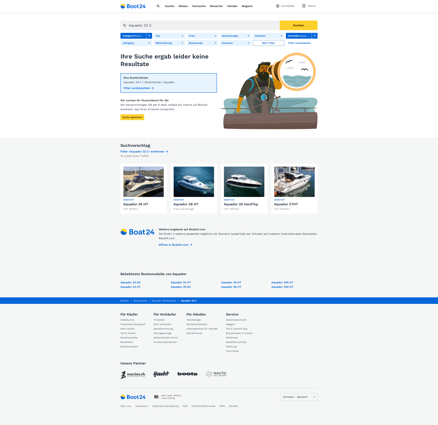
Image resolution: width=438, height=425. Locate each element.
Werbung (231, 346)
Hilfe (222, 406)
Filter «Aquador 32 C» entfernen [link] (142, 151)
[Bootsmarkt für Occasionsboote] (133, 6)
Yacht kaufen (128, 333)
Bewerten (216, 6)
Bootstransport (129, 346)
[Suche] (159, 6)
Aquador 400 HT (282, 286)
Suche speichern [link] (132, 117)
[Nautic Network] (216, 374)
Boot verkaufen (163, 324)
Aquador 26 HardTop (241, 204)
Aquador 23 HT (130, 286)
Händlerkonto (194, 333)
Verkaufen (199, 6)
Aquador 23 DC (130, 282)
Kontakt (233, 406)
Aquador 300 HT (282, 282)
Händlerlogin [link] (193, 319)
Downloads (232, 351)
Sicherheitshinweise (203, 406)
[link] (149, 36)
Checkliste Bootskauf (132, 324)
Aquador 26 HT (135, 204)
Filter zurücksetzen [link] (137, 88)
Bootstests (126, 342)
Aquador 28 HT (185, 204)
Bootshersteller (129, 337)
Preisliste (159, 319)
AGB (185, 406)
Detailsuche (127, 319)
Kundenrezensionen (165, 342)
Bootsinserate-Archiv (166, 337)
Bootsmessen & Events (239, 333)
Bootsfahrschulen (236, 342)
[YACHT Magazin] (161, 374)
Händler (232, 6)
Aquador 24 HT (181, 282)
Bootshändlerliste (196, 324)
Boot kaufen (127, 328)
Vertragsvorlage (162, 333)
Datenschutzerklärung (165, 406)
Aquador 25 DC (181, 286)
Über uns (125, 406)
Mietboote (232, 337)
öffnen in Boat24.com (173, 244)
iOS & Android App (237, 328)
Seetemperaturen (236, 319)
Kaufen (170, 6)
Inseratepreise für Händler (202, 328)
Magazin (247, 6)
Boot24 (124, 300)
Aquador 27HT (286, 204)
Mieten (183, 6)
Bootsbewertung (163, 328)
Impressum (141, 406)
